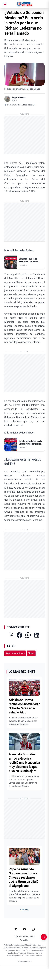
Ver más (24, 910)
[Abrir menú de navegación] (5, 4)
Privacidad (24, 940)
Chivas (31, 653)
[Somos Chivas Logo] (24, 3)
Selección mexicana (15, 653)
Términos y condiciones (24, 936)
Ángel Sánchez (19, 97)
